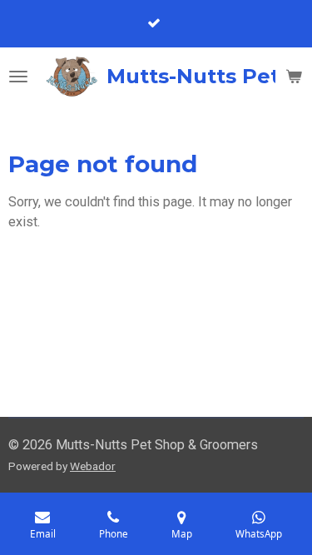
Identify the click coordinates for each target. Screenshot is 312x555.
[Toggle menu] (18, 76)
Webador (93, 466)
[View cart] (293, 76)
